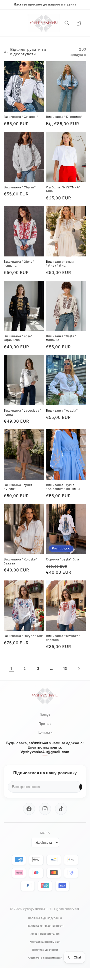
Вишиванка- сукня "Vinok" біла (60, 263)
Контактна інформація (45, 942)
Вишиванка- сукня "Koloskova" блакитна (63, 487)
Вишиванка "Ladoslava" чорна (22, 412)
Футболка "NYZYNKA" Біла (63, 189)
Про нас (44, 723)
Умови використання (45, 934)
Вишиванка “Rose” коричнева (18, 338)
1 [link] (11, 668)
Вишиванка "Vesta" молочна (61, 338)
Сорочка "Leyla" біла (62, 559)
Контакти (45, 732)
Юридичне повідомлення (45, 958)
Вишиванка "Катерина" (64, 117)
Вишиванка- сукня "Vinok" (18, 487)
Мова (45, 833)
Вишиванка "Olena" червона (19, 263)
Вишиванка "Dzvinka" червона (63, 638)
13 (65, 668)
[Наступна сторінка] (78, 668)
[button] (10, 23)
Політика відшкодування (45, 918)
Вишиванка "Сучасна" (21, 117)
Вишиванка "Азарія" (62, 410)
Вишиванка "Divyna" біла (24, 636)
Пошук (45, 715)
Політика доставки (45, 950)
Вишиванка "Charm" (20, 187)
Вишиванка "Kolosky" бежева (21, 561)
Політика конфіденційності (45, 926)
